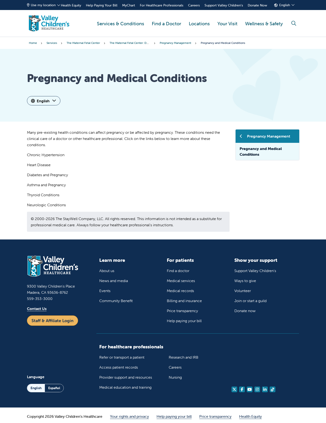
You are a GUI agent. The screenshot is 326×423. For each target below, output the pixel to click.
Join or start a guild (250, 300)
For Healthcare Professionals (161, 5)
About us (106, 270)
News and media (113, 280)
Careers (194, 5)
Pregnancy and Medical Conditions (261, 151)
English (284, 5)
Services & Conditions (120, 23)
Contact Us (37, 308)
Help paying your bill (184, 320)
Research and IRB (183, 357)
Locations (199, 23)
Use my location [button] (43, 5)
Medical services (181, 280)
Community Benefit (116, 300)
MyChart (128, 5)
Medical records (180, 290)
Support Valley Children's (224, 5)
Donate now (245, 310)
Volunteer (242, 290)
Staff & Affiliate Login (53, 320)
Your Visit (227, 23)
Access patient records (118, 367)
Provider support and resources (125, 377)
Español (54, 388)
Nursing (175, 377)
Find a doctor (178, 270)
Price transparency (182, 310)
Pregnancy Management (268, 136)
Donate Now (257, 5)
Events (104, 290)
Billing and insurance (184, 300)
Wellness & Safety (264, 23)
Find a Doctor (166, 23)
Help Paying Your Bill (101, 5)
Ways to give (245, 280)
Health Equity (71, 5)
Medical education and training (125, 387)
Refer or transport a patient (121, 357)
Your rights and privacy (129, 416)
